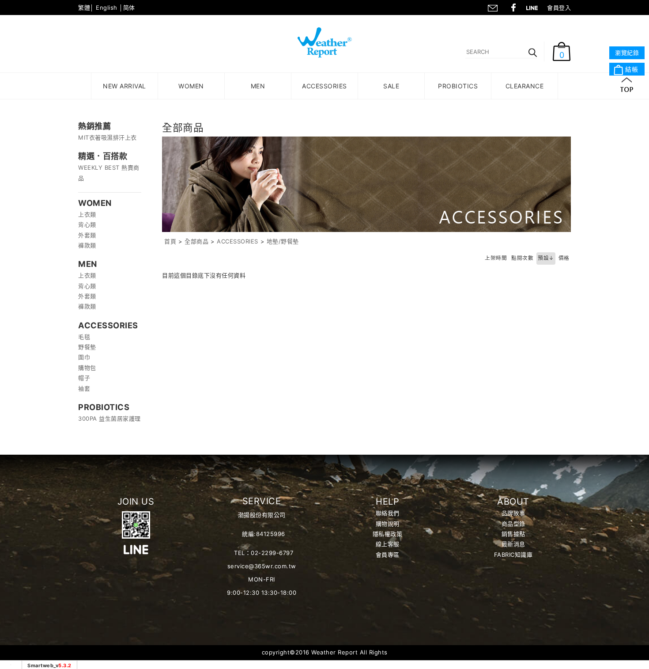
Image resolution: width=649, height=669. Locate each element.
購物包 (87, 367)
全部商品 (196, 241)
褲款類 (87, 245)
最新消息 (513, 543)
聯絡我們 (492, 6)
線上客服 (388, 543)
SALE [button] (391, 86)
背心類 (87, 224)
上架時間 (496, 258)
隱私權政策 (388, 533)
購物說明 (388, 523)
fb (513, 6)
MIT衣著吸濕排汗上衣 (107, 137)
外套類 (87, 235)
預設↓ (546, 258)
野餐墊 (87, 346)
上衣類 (87, 214)
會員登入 (559, 7)
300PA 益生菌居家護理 (109, 418)
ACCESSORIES (237, 241)
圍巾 (84, 357)
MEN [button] (258, 86)
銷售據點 (513, 533)
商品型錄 (513, 523)
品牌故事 (513, 513)
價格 (564, 258)
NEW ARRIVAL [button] (124, 86)
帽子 (84, 377)
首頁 (170, 241)
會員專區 (388, 554)
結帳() (629, 69)
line (534, 6)
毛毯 (84, 336)
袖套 (84, 388)
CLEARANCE (525, 86)
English (106, 7)
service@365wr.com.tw (261, 566)
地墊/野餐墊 (283, 241)
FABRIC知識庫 (513, 554)
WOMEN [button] (191, 86)
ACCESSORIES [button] (324, 86)
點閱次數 (522, 258)
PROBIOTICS (458, 86)
